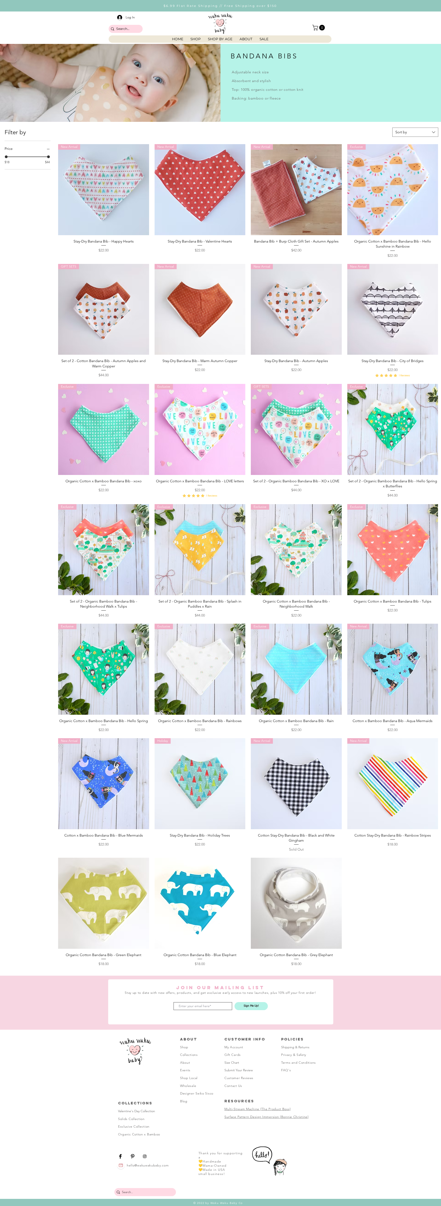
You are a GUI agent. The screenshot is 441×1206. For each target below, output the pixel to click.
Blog (183, 1100)
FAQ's (286, 1069)
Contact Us (233, 1084)
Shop (184, 1046)
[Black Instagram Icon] (144, 1155)
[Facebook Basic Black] (120, 1155)
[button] (319, 27)
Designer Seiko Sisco (196, 1092)
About (185, 1061)
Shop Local (189, 1077)
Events (185, 1069)
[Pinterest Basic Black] (132, 1155)
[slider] (6, 157)
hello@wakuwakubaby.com (148, 1164)
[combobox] (415, 132)
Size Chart (231, 1061)
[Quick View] (103, 902)
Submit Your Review (238, 1069)
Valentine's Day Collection (136, 1110)
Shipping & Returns (295, 1046)
